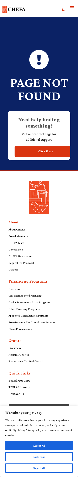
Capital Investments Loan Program (29, 302)
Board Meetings (19, 380)
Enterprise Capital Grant (26, 361)
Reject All (39, 468)
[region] (39, 441)
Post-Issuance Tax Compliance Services (32, 322)
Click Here (45, 151)
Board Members (18, 236)
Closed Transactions (20, 329)
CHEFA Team (16, 242)
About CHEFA (17, 229)
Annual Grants (19, 354)
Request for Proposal (21, 262)
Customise (39, 456)
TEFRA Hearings (20, 387)
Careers (13, 269)
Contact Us (16, 394)
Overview (14, 288)
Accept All (39, 445)
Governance (16, 249)
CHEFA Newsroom (20, 256)
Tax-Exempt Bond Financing (25, 295)
